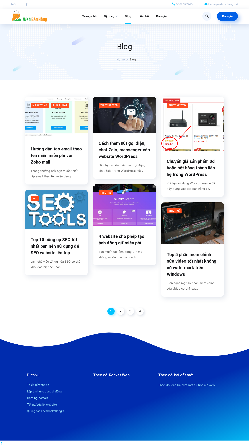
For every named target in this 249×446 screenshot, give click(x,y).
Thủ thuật (60, 105)
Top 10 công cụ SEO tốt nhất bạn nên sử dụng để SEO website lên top (55, 246)
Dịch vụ (109, 16)
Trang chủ (89, 16)
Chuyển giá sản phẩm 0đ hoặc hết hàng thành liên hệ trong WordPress (191, 168)
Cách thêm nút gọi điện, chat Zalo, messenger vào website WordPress (124, 150)
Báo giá (161, 16)
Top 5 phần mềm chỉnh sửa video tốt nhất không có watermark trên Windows (191, 264)
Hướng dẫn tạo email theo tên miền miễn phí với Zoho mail (56, 155)
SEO (34, 198)
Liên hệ (144, 16)
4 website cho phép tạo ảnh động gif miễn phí (121, 239)
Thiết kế (106, 192)
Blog (128, 16)
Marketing (39, 105)
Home (120, 59)
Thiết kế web (109, 105)
